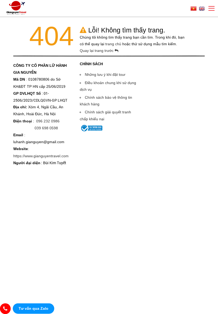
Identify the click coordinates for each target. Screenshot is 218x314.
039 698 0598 (46, 128)
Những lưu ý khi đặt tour (105, 74)
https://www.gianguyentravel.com (41, 156)
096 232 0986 (48, 121)
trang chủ (113, 44)
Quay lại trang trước (97, 50)
